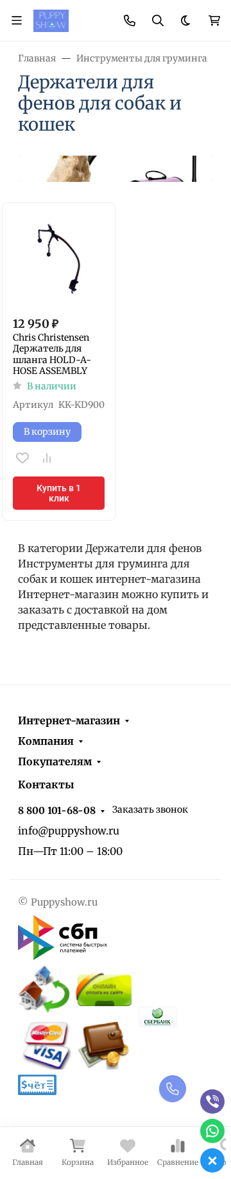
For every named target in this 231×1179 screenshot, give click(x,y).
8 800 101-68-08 (57, 810)
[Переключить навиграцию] (16, 20)
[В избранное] (22, 458)
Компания (46, 741)
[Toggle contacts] (129, 20)
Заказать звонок (150, 809)
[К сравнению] (46, 458)
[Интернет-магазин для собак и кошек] (51, 19)
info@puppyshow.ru (68, 830)
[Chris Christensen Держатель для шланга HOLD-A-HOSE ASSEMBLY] (59, 259)
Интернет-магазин (69, 720)
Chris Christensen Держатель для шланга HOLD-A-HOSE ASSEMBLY (52, 354)
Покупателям (55, 761)
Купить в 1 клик (59, 493)
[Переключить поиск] (157, 20)
